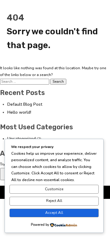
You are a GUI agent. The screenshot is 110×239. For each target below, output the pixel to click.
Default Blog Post (24, 104)
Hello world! (19, 112)
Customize (54, 189)
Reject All (54, 200)
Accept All (54, 212)
